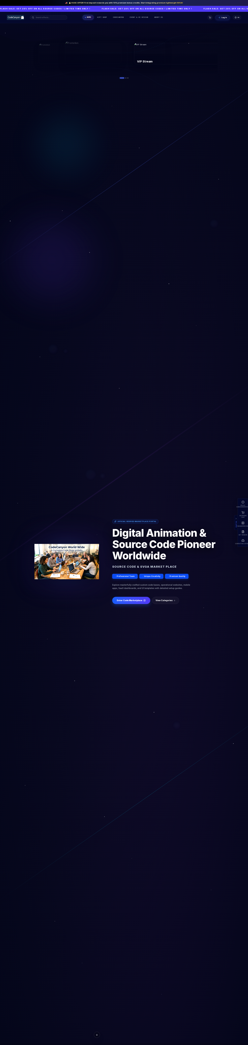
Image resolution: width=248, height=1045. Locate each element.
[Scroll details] (97, 1036)
